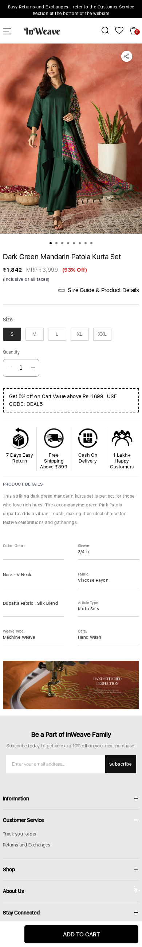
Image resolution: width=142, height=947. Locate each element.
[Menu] (7, 31)
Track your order (20, 834)
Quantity (11, 352)
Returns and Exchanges (27, 845)
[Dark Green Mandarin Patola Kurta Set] (71, 139)
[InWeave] (42, 31)
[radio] (12, 334)
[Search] (101, 30)
